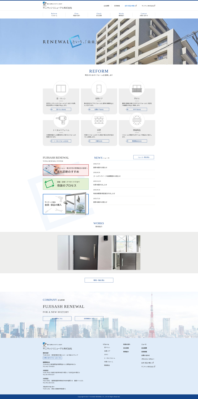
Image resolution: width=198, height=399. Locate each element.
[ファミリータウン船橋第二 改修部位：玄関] (85, 252)
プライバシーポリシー (147, 359)
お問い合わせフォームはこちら (52, 358)
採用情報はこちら (89, 318)
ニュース (143, 344)
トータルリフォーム (109, 358)
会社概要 (106, 6)
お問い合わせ (144, 14)
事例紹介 (121, 14)
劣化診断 (99, 14)
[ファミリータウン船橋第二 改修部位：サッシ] (126, 243)
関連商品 (107, 365)
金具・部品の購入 (130, 6)
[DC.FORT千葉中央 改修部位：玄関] (126, 261)
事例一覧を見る (99, 280)
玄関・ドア (107, 351)
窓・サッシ (107, 347)
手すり (106, 354)
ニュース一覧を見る (144, 157)
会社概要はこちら (57, 318)
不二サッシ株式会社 (148, 6)
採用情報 (117, 6)
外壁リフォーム (108, 362)
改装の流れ (76, 14)
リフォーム (54, 14)
